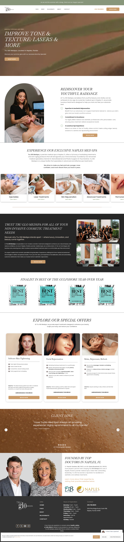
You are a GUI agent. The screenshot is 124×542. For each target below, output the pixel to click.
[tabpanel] (14, 190)
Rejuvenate (44, 515)
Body (42, 512)
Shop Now (12, 59)
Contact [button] (67, 9)
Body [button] (42, 9)
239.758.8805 (99, 9)
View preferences (115, 537)
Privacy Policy (17, 537)
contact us (69, 529)
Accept (96, 537)
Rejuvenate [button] (50, 9)
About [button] (59, 9)
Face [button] (37, 9)
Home (42, 505)
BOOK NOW (112, 9)
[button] (6, 429)
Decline (104, 537)
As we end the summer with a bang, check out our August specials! (62, 2)
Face (42, 508)
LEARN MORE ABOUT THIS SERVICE (24, 392)
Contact (43, 519)
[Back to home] (9, 9)
